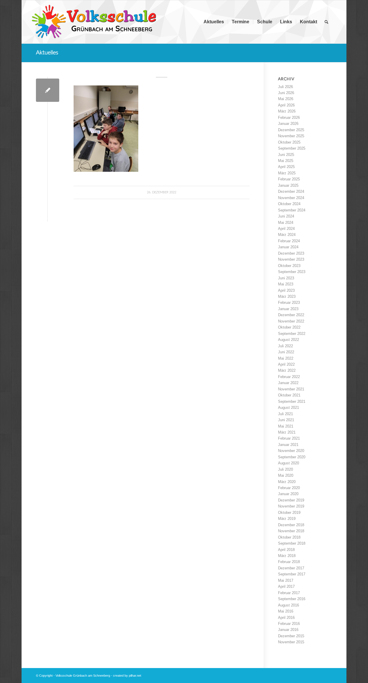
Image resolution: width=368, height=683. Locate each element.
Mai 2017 (285, 580)
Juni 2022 (286, 352)
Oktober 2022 (289, 327)
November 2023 (291, 259)
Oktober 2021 (289, 395)
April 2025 (286, 167)
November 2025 (291, 136)
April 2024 (286, 228)
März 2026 (287, 111)
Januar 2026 (288, 123)
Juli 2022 (285, 346)
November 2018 (291, 531)
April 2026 (286, 105)
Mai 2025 (285, 161)
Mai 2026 (285, 99)
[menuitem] (214, 21)
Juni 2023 (286, 278)
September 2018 (291, 543)
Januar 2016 (288, 629)
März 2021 (287, 432)
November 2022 (291, 321)
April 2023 (286, 290)
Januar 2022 (288, 383)
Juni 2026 (286, 93)
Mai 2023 (285, 284)
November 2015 (291, 642)
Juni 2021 (286, 420)
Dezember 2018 (291, 525)
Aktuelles (47, 53)
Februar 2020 (289, 488)
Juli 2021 (285, 414)
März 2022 (287, 370)
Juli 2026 (285, 87)
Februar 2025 (289, 179)
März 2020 (287, 482)
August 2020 (288, 463)
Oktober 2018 (289, 537)
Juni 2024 (286, 216)
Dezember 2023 (291, 253)
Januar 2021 (288, 444)
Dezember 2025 (291, 130)
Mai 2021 (285, 426)
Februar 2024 (289, 241)
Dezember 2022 (291, 315)
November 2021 (291, 389)
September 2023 (291, 272)
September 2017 (291, 574)
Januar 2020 (288, 494)
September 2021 (291, 401)
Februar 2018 (289, 562)
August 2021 (288, 407)
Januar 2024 (288, 247)
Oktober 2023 (289, 266)
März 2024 (287, 234)
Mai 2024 (285, 222)
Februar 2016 (289, 623)
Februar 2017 (289, 593)
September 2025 (291, 148)
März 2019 (287, 518)
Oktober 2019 (289, 512)
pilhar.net (135, 675)
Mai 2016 (285, 611)
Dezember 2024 (291, 191)
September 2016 (291, 599)
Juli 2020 (285, 469)
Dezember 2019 (291, 500)
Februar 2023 (289, 302)
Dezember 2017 (291, 568)
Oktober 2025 (289, 142)
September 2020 (291, 457)
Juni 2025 (286, 154)
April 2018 (286, 549)
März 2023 (287, 296)
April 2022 (286, 364)
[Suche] (326, 21)
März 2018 (287, 556)
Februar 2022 (289, 377)
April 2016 (286, 617)
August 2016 (288, 605)
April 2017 (286, 586)
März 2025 (287, 173)
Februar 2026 (289, 117)
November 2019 (291, 506)
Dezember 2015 (291, 636)
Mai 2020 (285, 475)
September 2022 (291, 333)
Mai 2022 (285, 358)
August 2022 (288, 339)
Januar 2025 (288, 185)
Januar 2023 (288, 309)
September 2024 (291, 210)
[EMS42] (47, 90)
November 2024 (291, 198)
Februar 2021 (289, 438)
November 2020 (291, 451)
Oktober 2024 (289, 204)
